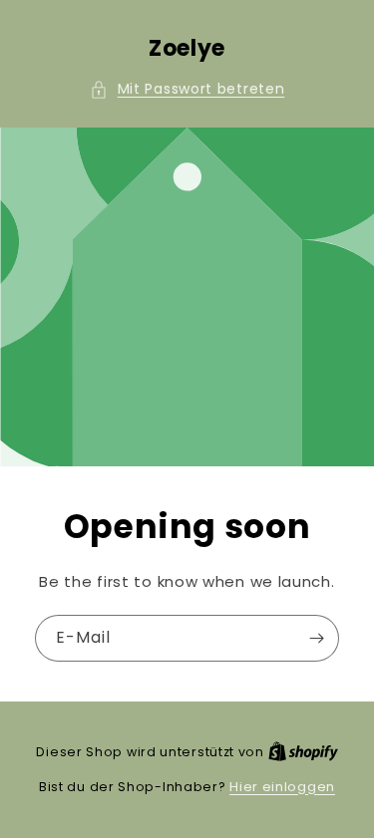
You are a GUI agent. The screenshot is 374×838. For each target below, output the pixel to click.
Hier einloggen (282, 786)
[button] (187, 89)
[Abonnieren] (316, 638)
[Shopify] (303, 751)
